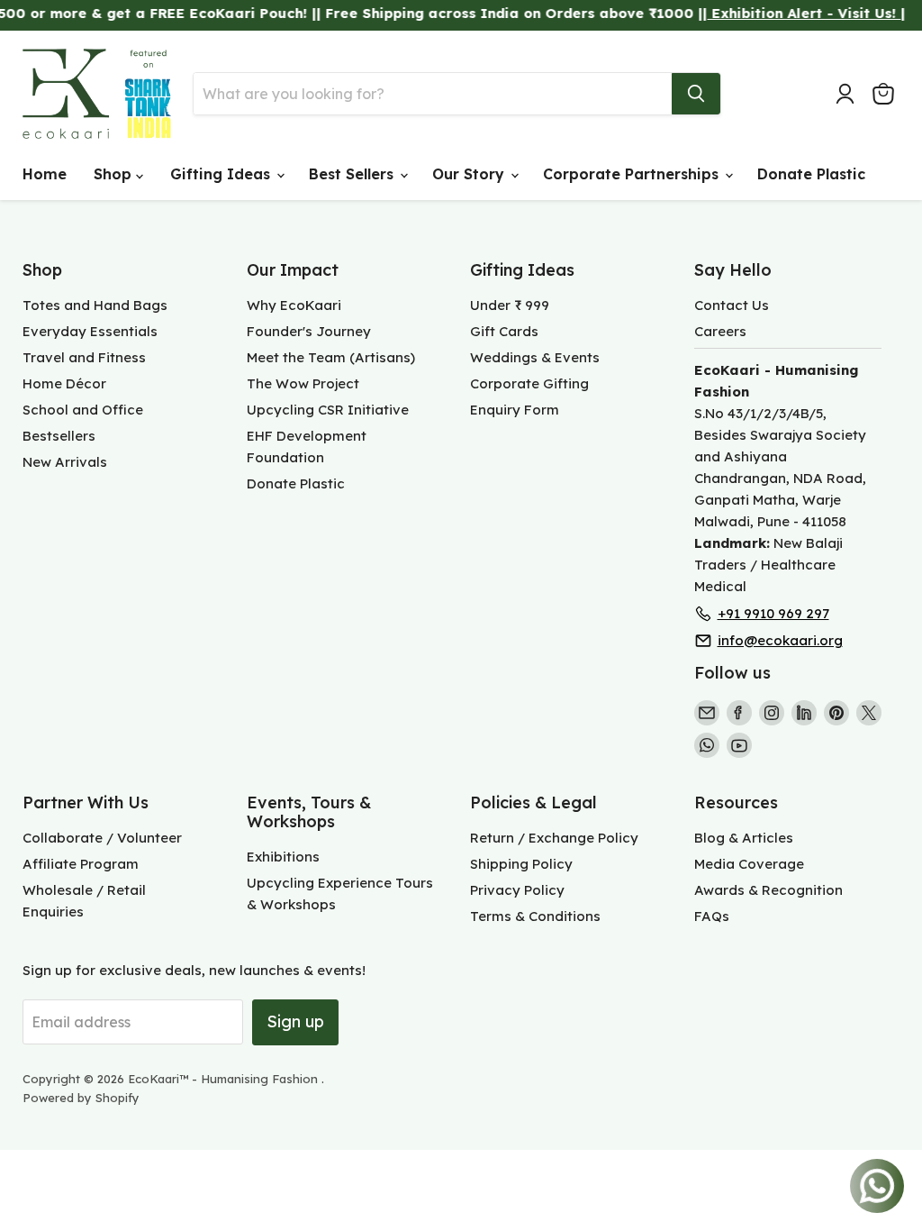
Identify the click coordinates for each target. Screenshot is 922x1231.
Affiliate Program (81, 863)
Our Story (470, 174)
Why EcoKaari (294, 305)
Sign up (295, 1021)
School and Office (83, 409)
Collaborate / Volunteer (102, 837)
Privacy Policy (517, 889)
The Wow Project (303, 383)
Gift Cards (504, 331)
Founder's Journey (309, 331)
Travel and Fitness (84, 357)
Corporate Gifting (529, 383)
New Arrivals (65, 461)
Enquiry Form (514, 409)
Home (45, 174)
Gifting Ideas (222, 174)
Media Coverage (749, 863)
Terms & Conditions (535, 916)
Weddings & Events (535, 357)
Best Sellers (353, 174)
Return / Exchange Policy (554, 837)
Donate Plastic (811, 174)
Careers (720, 331)
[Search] (696, 93)
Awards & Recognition (768, 889)
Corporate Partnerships (633, 174)
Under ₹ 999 (509, 305)
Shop (115, 174)
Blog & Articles (743, 837)
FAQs (711, 916)
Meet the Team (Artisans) (331, 357)
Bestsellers (59, 435)
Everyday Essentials (90, 331)
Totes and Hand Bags (95, 305)
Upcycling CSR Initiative (328, 409)
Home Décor (64, 383)
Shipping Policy (521, 863)
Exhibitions (283, 856)
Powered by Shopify (81, 1097)
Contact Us (731, 305)
